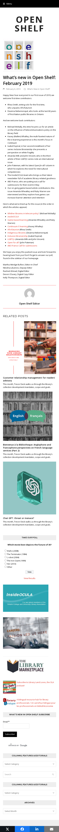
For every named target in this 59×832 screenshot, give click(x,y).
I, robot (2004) (13, 557)
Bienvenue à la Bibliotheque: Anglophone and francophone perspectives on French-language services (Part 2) (27, 447)
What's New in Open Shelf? (38, 89)
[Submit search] (53, 774)
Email (6, 721)
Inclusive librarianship (18, 236)
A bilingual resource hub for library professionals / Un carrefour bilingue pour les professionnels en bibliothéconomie (36, 702)
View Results (29, 578)
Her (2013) (11, 563)
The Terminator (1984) (17, 554)
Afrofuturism (13, 229)
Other (9, 567)
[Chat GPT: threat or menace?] (29, 487)
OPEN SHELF (29, 23)
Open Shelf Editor (29, 303)
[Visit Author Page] (29, 293)
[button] (7, 3)
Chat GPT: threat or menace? (18, 518)
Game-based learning (18, 220)
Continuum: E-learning (18, 226)
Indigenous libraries (17, 232)
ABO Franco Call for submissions (22, 245)
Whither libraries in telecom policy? (23, 213)
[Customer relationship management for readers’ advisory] (29, 347)
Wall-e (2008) (12, 550)
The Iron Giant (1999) (16, 560)
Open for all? (13, 242)
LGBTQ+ (11, 239)
